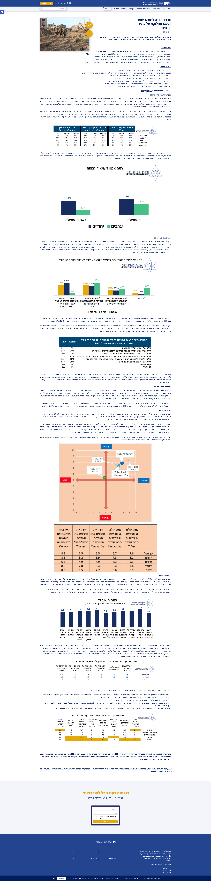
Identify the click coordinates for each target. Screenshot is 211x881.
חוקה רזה (132, 9)
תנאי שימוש (74, 851)
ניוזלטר (107, 9)
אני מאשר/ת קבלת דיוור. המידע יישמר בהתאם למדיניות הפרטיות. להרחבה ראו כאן (106, 817)
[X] (64, 3)
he (137, 3)
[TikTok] (58, 3)
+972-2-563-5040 (166, 870)
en (139, 3)
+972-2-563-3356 (166, 872)
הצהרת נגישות (53, 851)
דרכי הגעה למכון (113, 858)
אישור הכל (61, 878)
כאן (142, 90)
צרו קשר (75, 858)
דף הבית (115, 851)
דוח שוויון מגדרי (93, 858)
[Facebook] (67, 3)
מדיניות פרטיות (93, 851)
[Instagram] (61, 3)
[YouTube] (70, 3)
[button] (2, 12)
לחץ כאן (149, 90)
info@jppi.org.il (166, 868)
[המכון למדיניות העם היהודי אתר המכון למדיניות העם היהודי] (156, 3)
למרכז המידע (46, 3)
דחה (54, 878)
